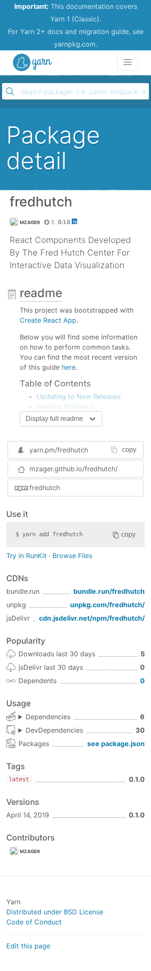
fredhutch (44, 487)
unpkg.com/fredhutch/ (107, 604)
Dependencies (48, 717)
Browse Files (72, 555)
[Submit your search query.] (10, 91)
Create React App (48, 320)
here (69, 367)
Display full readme (54, 418)
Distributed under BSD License (54, 912)
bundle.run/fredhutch (109, 591)
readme (41, 293)
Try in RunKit (26, 555)
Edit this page (28, 946)
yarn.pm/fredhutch (58, 450)
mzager (30, 222)
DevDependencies (54, 730)
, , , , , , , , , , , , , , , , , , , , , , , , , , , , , (50, 730)
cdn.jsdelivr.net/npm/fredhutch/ (92, 618)
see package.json (116, 743)
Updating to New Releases (78, 396)
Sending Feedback (65, 406)
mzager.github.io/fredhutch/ (73, 469)
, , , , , (44, 717)
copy (129, 449)
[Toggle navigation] (127, 62)
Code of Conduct (34, 922)
